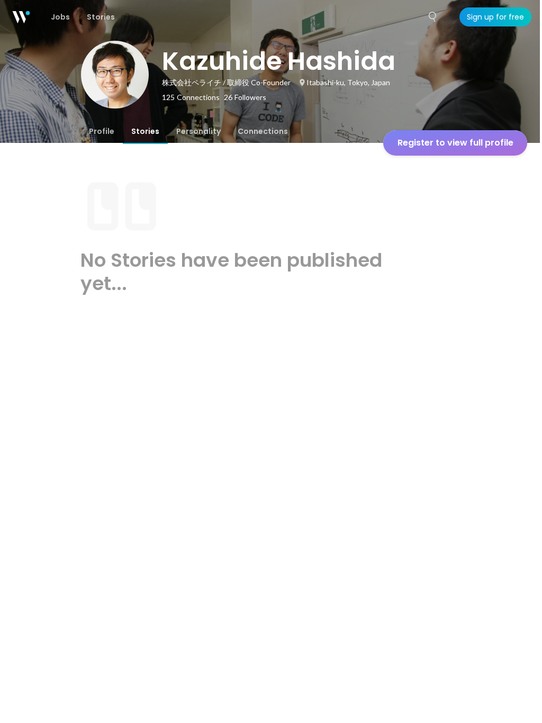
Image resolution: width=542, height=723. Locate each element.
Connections (263, 131)
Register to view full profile (455, 143)
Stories (145, 131)
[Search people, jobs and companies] (433, 17)
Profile (101, 131)
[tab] (101, 131)
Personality (198, 131)
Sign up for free (495, 17)
